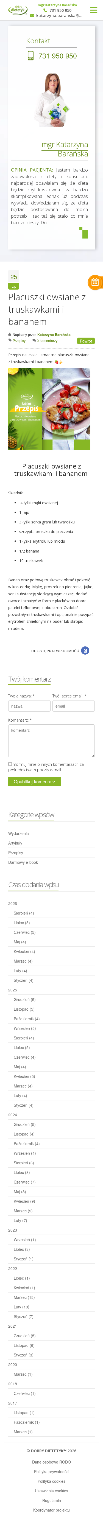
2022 (12, 1268)
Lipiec (22, 922)
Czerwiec (25, 932)
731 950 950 (59, 10)
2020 (12, 1364)
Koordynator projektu (51, 1510)
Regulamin (51, 1500)
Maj (20, 941)
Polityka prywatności (51, 1471)
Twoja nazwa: (21, 696)
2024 (12, 1114)
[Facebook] (85, 650)
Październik (27, 1018)
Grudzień (25, 999)
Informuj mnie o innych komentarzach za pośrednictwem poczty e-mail (46, 767)
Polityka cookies (51, 1481)
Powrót (86, 341)
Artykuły (15, 843)
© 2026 (51, 1450)
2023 (12, 1230)
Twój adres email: (69, 696)
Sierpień (24, 913)
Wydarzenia (18, 833)
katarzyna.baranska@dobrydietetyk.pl (59, 15)
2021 (12, 1326)
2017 (12, 1403)
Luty (20, 970)
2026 (12, 903)
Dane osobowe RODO (51, 1462)
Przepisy (15, 852)
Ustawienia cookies (51, 1490)
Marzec (23, 961)
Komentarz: (20, 720)
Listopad (24, 1009)
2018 (12, 1383)
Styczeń (24, 980)
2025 (12, 990)
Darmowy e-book (23, 862)
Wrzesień (25, 1028)
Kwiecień (24, 951)
